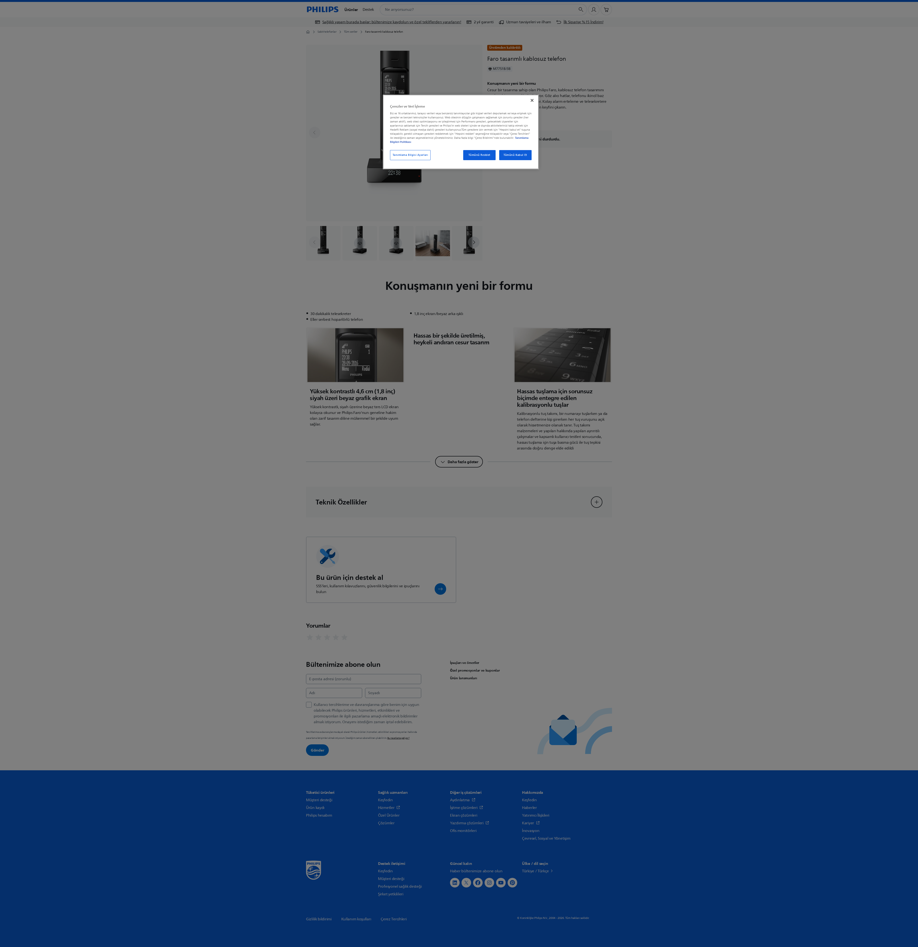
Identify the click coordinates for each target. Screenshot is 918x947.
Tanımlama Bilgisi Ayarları (410, 155)
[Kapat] (532, 100)
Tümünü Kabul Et (515, 155)
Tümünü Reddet (479, 155)
